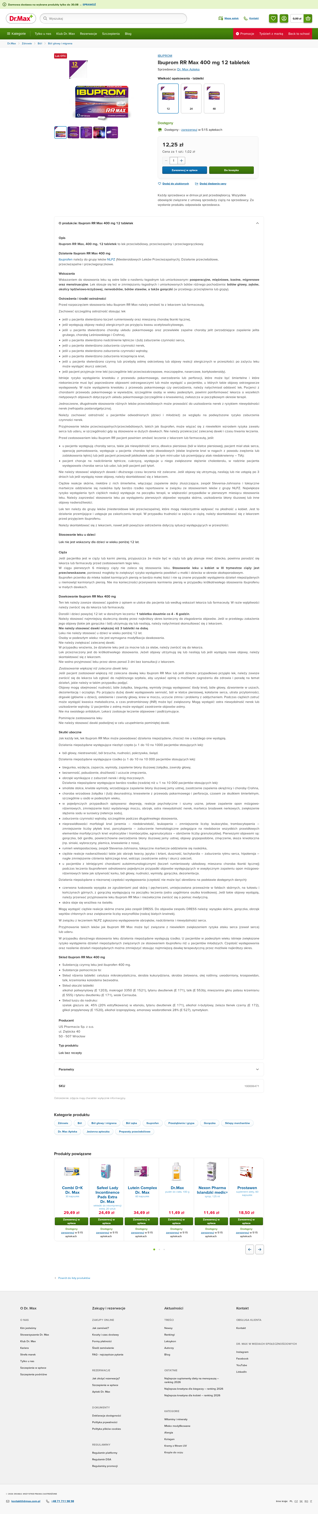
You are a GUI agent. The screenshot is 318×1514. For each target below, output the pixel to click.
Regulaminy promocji (105, 1465)
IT (311, 1501)
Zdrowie (63, 1123)
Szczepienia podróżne (33, 1374)
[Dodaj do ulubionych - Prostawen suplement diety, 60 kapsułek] (259, 1162)
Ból (80, 1123)
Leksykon (170, 1341)
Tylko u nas (43, 34)
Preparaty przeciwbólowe (134, 1131)
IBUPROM (165, 56)
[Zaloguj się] (284, 18)
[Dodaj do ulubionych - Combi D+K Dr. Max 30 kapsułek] (85, 1162)
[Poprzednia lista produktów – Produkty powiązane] (249, 1249)
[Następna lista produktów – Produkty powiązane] (259, 1249)
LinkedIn (241, 1371)
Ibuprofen (66, 259)
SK (301, 1501)
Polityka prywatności (104, 1422)
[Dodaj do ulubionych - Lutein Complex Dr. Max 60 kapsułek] (154, 1162)
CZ (296, 1501)
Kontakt (241, 1327)
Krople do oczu (173, 1452)
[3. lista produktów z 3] (164, 1249)
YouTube (241, 1365)
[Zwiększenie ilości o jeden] (181, 160)
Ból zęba (131, 1123)
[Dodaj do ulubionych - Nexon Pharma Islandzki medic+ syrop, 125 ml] (224, 1162)
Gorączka (209, 1123)
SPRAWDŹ (89, 4)
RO (306, 1501)
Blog (128, 34)
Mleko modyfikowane (177, 1425)
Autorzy (169, 1347)
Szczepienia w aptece (33, 1367)
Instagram (242, 1351)
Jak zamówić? (100, 1327)
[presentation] (72, 1171)
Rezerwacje (88, 34)
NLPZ (111, 259)
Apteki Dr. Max (101, 1391)
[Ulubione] (273, 18)
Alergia (168, 1432)
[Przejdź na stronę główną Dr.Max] (21, 18)
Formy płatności (102, 1341)
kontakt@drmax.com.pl (25, 1501)
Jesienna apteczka (98, 1131)
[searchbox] (113, 18)
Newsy (168, 1327)
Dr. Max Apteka (188, 69)
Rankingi (169, 1334)
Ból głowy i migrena (103, 1123)
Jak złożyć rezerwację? (106, 1378)
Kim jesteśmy (28, 1327)
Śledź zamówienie (103, 1347)
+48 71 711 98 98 (62, 1501)
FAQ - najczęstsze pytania (107, 1354)
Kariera (24, 1347)
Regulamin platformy (104, 1452)
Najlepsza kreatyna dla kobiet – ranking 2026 (192, 1395)
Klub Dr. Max (65, 34)
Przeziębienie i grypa (181, 1123)
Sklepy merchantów (237, 1123)
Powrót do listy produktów (74, 1277)
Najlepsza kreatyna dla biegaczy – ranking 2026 (193, 1388)
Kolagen (169, 1439)
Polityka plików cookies (106, 1428)
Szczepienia (111, 34)
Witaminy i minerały (175, 1419)
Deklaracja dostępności (106, 1415)
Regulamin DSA (101, 1459)
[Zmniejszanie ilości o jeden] (166, 160)
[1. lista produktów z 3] (154, 1249)
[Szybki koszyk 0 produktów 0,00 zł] (308, 18)
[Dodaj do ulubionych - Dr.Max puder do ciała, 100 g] (189, 1162)
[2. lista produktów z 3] (159, 1249)
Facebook (242, 1358)
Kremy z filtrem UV (175, 1445)
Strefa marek (28, 1354)
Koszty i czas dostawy (105, 1334)
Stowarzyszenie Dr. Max (34, 1334)
